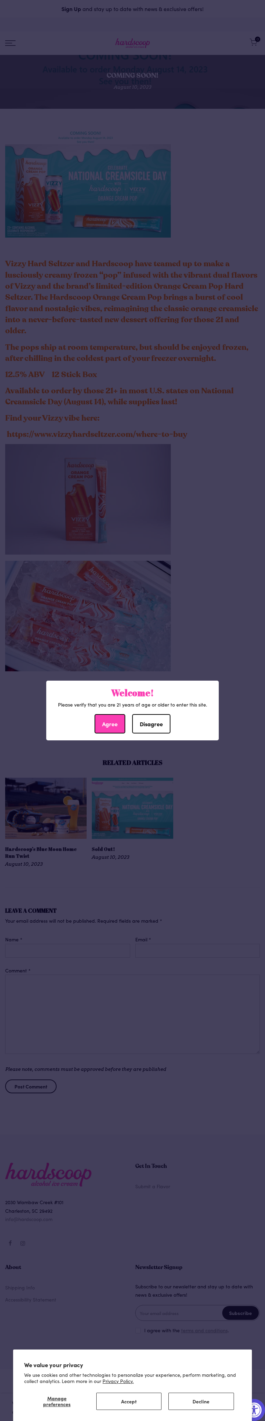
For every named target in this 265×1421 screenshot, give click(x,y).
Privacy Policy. (118, 1380)
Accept (129, 1401)
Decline (201, 1401)
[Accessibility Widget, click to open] (254, 1410)
